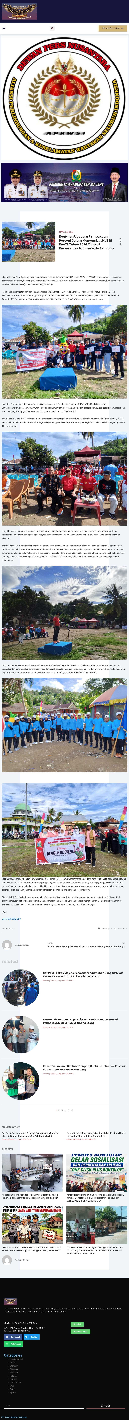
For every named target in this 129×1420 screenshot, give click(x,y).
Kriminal (13, 1379)
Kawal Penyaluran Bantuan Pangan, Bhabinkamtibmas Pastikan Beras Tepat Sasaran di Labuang (84, 1067)
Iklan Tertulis (15, 1382)
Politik (13, 1362)
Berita (61, 232)
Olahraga (14, 1369)
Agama (13, 1392)
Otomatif (14, 1366)
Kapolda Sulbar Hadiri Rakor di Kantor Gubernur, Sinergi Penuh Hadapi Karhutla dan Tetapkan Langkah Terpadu (30, 1196)
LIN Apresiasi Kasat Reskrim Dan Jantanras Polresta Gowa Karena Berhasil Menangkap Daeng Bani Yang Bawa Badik (31, 1249)
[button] (4, 28)
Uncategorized (16, 1359)
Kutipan (13, 1376)
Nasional (69, 232)
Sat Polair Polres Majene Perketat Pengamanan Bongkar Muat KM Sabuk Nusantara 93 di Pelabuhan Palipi (83, 974)
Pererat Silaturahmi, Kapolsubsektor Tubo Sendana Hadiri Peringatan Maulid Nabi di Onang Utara (80, 1021)
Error (12, 1386)
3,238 (70, 1110)
